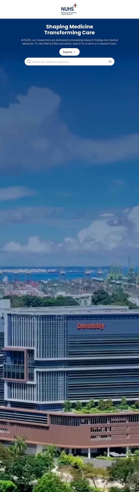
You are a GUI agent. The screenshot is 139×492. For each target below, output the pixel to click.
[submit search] (29, 61)
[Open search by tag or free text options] (110, 61)
